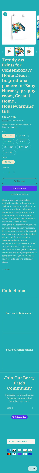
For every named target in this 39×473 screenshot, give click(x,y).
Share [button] (7, 269)
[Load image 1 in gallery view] (9, 51)
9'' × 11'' (22, 136)
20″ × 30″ (23, 147)
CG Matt (8, 162)
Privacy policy (30, 461)
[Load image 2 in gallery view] (19, 51)
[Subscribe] (32, 408)
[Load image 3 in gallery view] (29, 51)
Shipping (5, 120)
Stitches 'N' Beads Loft (18, 458)
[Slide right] (36, 52)
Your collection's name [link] (19, 313)
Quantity (5, 168)
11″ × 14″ (8, 141)
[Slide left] (2, 52)
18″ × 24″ (8, 147)
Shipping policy (28, 464)
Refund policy (17, 461)
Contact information (20, 468)
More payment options (19, 194)
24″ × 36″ (8, 152)
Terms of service (13, 464)
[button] (3, 3)
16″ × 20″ (23, 141)
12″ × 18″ (8, 136)
